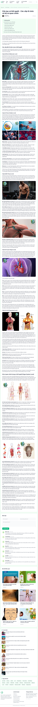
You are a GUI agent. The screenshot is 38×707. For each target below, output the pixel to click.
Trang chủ (2, 7)
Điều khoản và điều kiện (17, 696)
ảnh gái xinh (11, 684)
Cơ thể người (7, 7)
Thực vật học (25, 680)
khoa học (3, 682)
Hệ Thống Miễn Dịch (24, 2)
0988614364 (31, 697)
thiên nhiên (12, 682)
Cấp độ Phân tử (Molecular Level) (9, 23)
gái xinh (8, 682)
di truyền (16, 682)
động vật (33, 682)
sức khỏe (3, 680)
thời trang (21, 682)
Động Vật (3, 2)
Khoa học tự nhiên (17, 684)
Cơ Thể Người (18, 2)
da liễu (12, 680)
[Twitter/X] (26, 698)
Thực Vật (7, 2)
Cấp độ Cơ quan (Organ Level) (9, 28)
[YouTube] (30, 698)
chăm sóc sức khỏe (27, 682)
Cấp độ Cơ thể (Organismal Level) (9, 30)
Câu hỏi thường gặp (16, 700)
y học (3, 684)
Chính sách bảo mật (16, 697)
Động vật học (28, 684)
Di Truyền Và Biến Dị (12, 2)
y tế (14, 680)
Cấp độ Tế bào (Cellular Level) (9, 25)
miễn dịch (23, 684)
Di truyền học (19, 680)
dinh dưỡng (30, 680)
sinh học (8, 680)
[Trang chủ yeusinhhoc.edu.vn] (1, 2)
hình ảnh (7, 684)
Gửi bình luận (5, 528)
